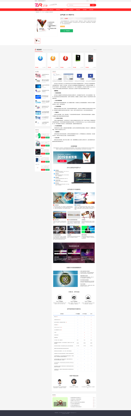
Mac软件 (64, 9)
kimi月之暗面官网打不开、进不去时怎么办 (45, 117)
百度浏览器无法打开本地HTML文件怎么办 (45, 107)
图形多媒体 (44, 9)
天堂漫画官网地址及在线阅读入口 (45, 75)
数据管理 (71, 9)
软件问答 (91, 9)
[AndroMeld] (38, 135)
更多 (94, 49)
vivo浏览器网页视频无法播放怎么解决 (45, 123)
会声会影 (43, 12)
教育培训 (58, 9)
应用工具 (51, 9)
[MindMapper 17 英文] (38, 160)
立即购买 (43, 137)
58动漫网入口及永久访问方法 (75, 400)
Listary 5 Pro (37, 164)
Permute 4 (36, 140)
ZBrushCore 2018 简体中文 (39, 148)
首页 (38, 9)
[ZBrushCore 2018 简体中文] (38, 152)
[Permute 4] (38, 144)
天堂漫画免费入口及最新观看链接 (75, 399)
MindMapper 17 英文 (38, 156)
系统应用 (78, 9)
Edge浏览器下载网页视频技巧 (75, 403)
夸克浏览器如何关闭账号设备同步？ (45, 91)
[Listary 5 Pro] (38, 168)
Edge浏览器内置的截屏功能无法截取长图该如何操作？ (45, 112)
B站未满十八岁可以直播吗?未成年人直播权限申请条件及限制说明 (45, 102)
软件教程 (85, 9)
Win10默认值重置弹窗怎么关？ (45, 85)
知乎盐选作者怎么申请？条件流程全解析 (45, 96)
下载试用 (67, 30)
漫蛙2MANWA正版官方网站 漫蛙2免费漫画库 (45, 80)
